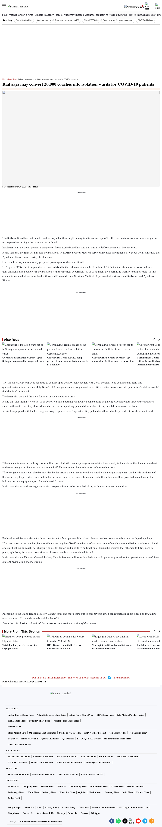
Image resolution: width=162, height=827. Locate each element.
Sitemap (61, 813)
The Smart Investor (74, 15)
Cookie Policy (68, 807)
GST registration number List (133, 807)
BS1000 (132, 15)
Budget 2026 (14, 798)
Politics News (142, 792)
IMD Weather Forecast (95, 732)
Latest (21, 15)
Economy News (112, 792)
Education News (67, 792)
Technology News (16, 792)
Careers (84, 813)
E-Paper (29, 15)
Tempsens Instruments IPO (67, 20)
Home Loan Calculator (42, 762)
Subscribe (72, 813)
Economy (100, 15)
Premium (13, 15)
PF (107, 15)
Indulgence (143, 15)
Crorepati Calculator (43, 756)
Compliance (13, 813)
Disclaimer (84, 807)
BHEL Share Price (17, 720)
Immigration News (99, 786)
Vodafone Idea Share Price (66, 720)
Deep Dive (156, 15)
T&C (39, 807)
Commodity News (78, 786)
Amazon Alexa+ (126, 20)
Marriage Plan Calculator (98, 762)
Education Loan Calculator (69, 762)
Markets (39, 15)
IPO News (61, 786)
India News (12, 79)
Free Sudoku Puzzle (68, 774)
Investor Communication (104, 807)
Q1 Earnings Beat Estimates (42, 732)
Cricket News (117, 786)
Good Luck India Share (19, 744)
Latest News (13, 786)
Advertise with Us (45, 813)
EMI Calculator (88, 756)
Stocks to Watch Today (70, 732)
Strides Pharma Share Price (117, 738)
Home (4, 15)
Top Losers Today (117, 732)
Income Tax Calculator (19, 756)
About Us (29, 807)
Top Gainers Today (138, 732)
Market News (47, 786)
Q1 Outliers (68, 738)
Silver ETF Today (91, 20)
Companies (121, 15)
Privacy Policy (52, 807)
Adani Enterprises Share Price (51, 714)
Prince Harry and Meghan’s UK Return (40, 738)
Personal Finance (135, 786)
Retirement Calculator (127, 756)
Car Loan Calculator (18, 762)
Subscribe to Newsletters (43, 774)
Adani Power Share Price (81, 714)
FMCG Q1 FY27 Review (89, 738)
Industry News (49, 792)
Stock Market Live (24, 20)
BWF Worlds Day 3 (146, 20)
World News (33, 792)
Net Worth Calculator (66, 756)
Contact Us (28, 813)
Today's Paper (14, 807)
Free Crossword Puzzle (92, 774)
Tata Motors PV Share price (130, 714)
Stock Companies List (18, 774)
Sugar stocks (109, 20)
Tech (112, 15)
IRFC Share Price (105, 714)
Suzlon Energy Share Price (21, 714)
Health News (95, 792)
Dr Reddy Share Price (39, 720)
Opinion (59, 15)
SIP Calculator (106, 756)
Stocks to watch (43, 20)
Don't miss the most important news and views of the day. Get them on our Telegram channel (81, 677)
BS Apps (95, 813)
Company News (30, 786)
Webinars (89, 15)
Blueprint (49, 15)
